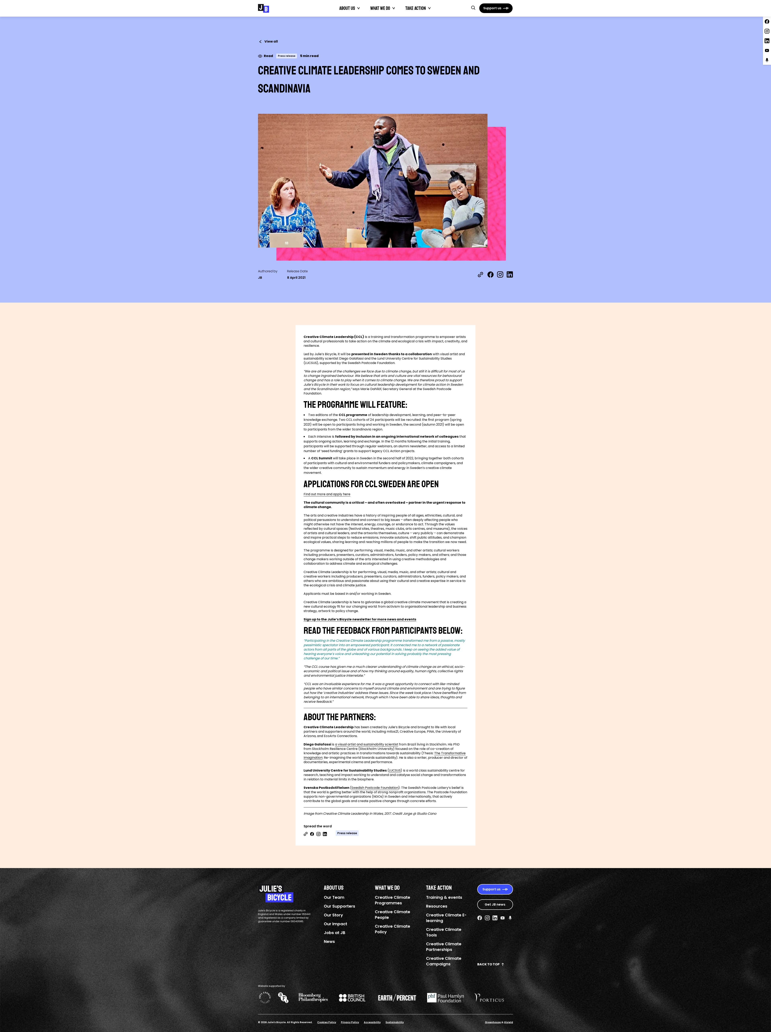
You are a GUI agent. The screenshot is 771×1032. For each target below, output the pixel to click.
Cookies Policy (326, 1022)
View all (271, 41)
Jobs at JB (334, 932)
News (329, 941)
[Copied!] (480, 274)
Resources (436, 906)
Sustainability (395, 1022)
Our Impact (335, 924)
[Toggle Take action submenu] (429, 8)
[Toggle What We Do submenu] (394, 8)
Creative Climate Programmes (392, 900)
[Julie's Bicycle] (263, 8)
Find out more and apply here (327, 494)
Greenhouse (493, 1022)
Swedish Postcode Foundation (374, 787)
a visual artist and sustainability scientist (366, 744)
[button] (473, 7)
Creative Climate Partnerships (443, 946)
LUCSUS (395, 770)
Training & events (444, 897)
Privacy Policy (350, 1022)
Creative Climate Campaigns (443, 961)
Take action (415, 8)
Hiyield (508, 1022)
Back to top (488, 964)
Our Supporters (339, 906)
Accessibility (372, 1022)
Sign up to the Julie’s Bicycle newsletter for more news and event (359, 619)
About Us (347, 8)
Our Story (333, 915)
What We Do (380, 8)
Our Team (334, 897)
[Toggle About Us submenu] (359, 8)
